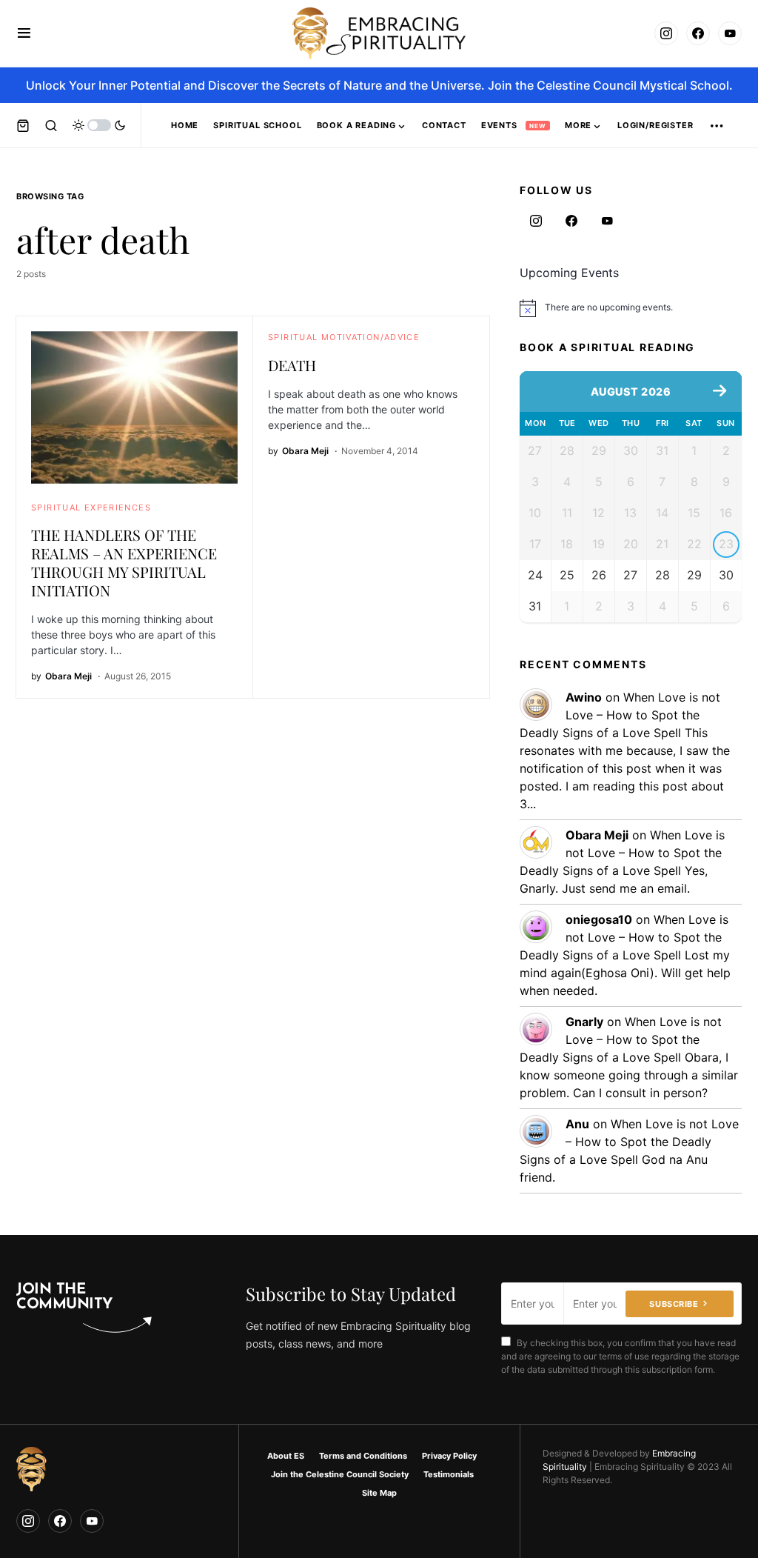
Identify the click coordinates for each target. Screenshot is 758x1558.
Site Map (379, 1493)
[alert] (631, 308)
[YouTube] (730, 33)
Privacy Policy (449, 1456)
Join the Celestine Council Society (340, 1474)
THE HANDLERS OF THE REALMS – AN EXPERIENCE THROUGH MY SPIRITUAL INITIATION (124, 562)
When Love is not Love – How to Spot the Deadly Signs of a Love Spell (620, 715)
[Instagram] (666, 33)
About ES (285, 1456)
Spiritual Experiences (91, 507)
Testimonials (448, 1474)
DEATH (292, 365)
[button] (24, 33)
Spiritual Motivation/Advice (344, 337)
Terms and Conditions (363, 1456)
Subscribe (673, 1304)
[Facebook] (698, 33)
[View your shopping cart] (23, 125)
